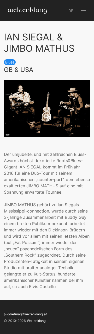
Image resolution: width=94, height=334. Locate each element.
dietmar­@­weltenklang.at (28, 314)
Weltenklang (36, 321)
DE (70, 10)
